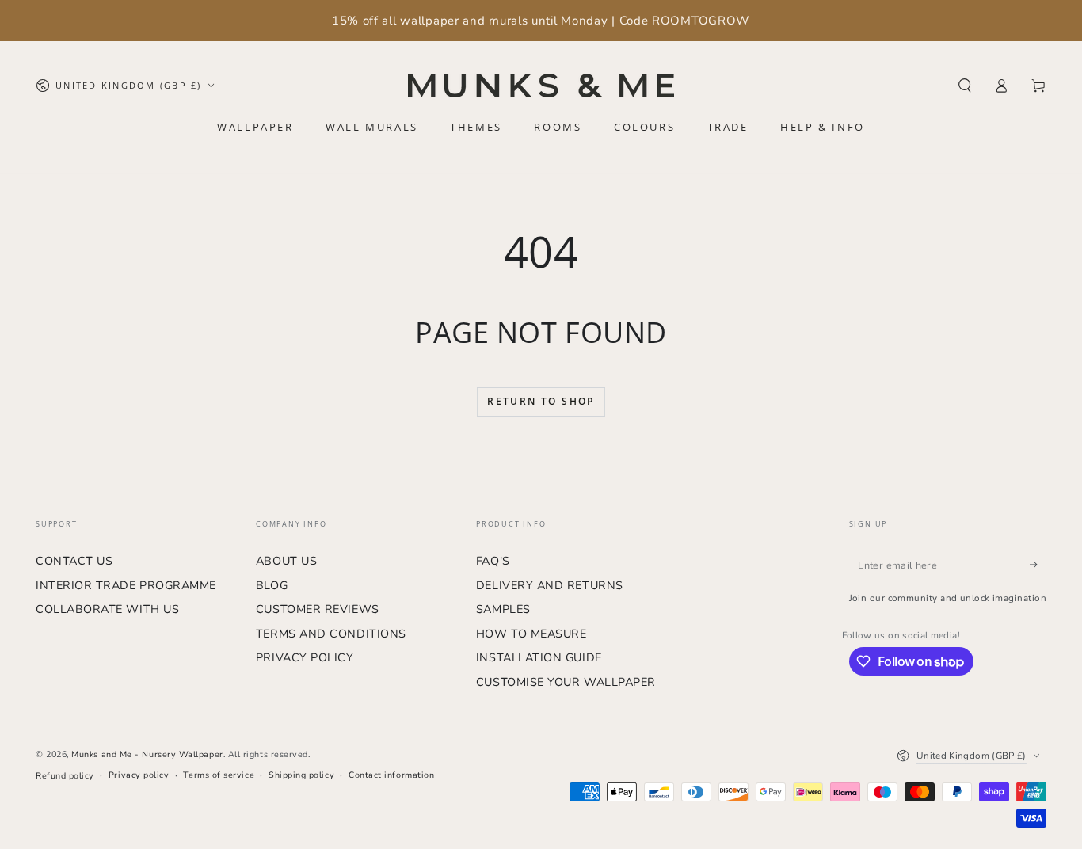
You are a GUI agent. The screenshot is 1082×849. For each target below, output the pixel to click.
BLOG (272, 585)
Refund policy (65, 776)
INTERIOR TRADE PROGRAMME (126, 585)
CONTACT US (74, 561)
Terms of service (218, 775)
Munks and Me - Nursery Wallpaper (147, 754)
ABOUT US (286, 561)
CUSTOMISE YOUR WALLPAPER (566, 682)
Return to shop (541, 401)
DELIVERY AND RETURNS (549, 585)
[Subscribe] (1038, 565)
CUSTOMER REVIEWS (317, 609)
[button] (964, 85)
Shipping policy (301, 775)
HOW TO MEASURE (531, 634)
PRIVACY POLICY (305, 657)
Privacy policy (139, 775)
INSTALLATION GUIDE (539, 657)
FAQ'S (493, 561)
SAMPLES (503, 609)
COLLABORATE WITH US (107, 609)
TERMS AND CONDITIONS (331, 634)
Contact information (391, 775)
